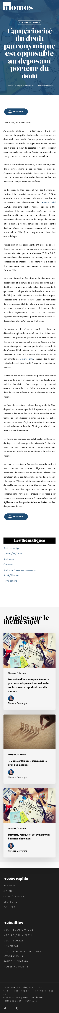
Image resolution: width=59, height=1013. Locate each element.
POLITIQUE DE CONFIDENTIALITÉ (20, 1001)
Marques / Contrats (29, 22)
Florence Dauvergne (14, 85)
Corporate (8, 564)
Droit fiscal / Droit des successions (19, 569)
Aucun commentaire (45, 85)
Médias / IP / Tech (12, 553)
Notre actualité (10, 580)
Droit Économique (11, 548)
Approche (10, 891)
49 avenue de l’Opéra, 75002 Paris (22, 987)
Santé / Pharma (10, 575)
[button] (54, 5)
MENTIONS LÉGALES (33, 997)
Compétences (13, 896)
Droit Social (8, 559)
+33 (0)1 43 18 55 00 (17, 991)
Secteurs (10, 901)
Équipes (9, 907)
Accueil (9, 885)
